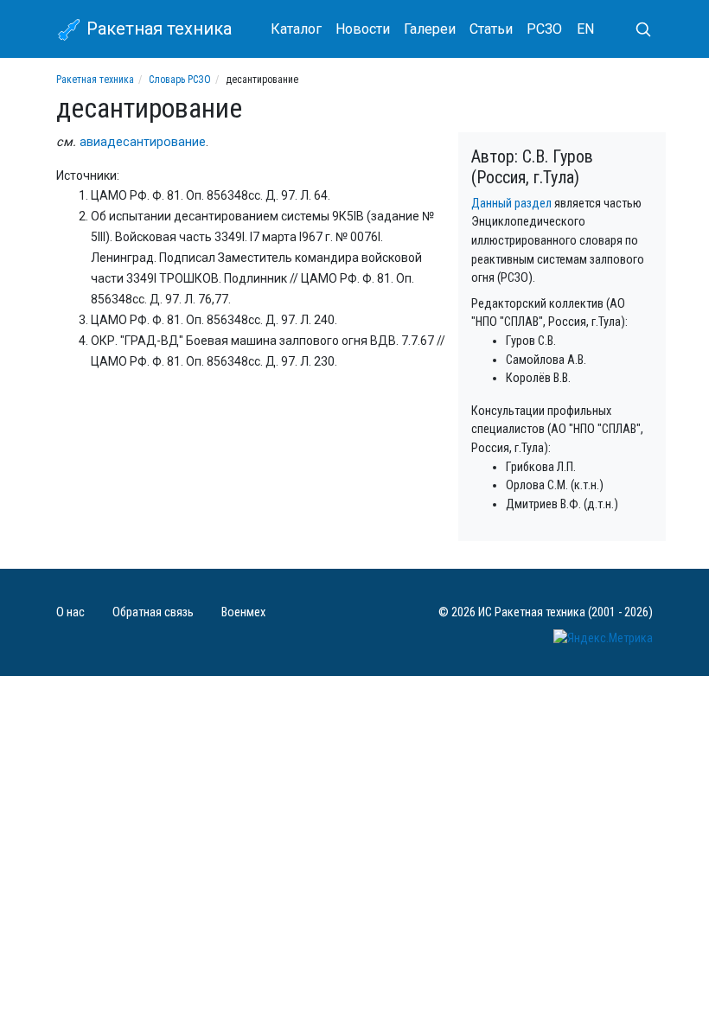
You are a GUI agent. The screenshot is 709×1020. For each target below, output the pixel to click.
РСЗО (544, 29)
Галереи (430, 29)
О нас (70, 612)
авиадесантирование (143, 142)
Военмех (243, 612)
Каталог (296, 29)
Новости (362, 29)
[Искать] (636, 29)
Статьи (491, 29)
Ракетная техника (157, 28)
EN (585, 29)
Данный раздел (511, 203)
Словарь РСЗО (180, 79)
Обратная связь (153, 612)
